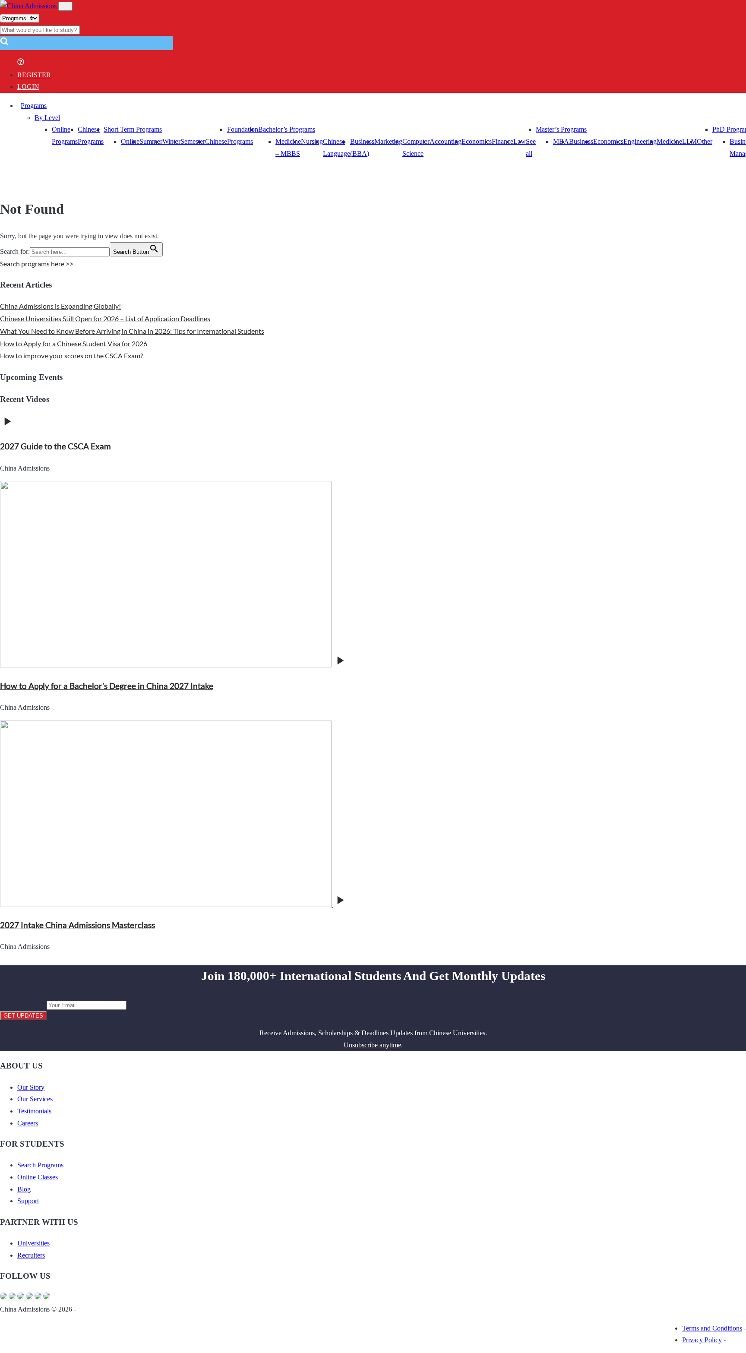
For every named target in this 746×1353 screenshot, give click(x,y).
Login (28, 86)
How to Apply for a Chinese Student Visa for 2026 (73, 343)
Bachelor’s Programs (286, 129)
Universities (33, 1243)
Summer (150, 141)
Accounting (446, 141)
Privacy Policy (702, 1340)
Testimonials (34, 1111)
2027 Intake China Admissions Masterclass (77, 925)
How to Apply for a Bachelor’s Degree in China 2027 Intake (106, 686)
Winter (171, 141)
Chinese (216, 141)
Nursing (312, 141)
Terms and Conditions (712, 1328)
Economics (477, 141)
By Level (47, 117)
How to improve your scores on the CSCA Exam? (71, 355)
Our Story (30, 1087)
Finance (502, 141)
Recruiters (31, 1255)
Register (34, 75)
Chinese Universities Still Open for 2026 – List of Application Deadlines (105, 318)
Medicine (669, 141)
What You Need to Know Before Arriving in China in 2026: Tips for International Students (132, 331)
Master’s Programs (561, 129)
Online (130, 141)
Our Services (35, 1099)
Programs (34, 105)
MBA (561, 141)
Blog (24, 1189)
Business (581, 141)
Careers (27, 1123)
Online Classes (37, 1177)
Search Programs (40, 1165)
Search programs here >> (36, 263)
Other (704, 141)
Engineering (640, 141)
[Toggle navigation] (65, 6)
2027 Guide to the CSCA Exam (55, 446)
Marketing (388, 141)
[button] (4, 43)
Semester (192, 141)
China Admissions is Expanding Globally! (60, 306)
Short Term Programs (133, 129)
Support (28, 1200)
